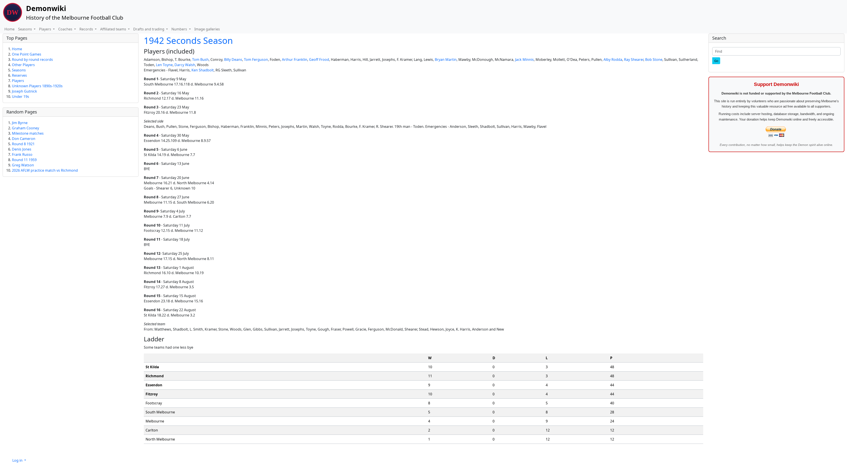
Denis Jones (21, 149)
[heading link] (197, 51)
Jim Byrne (20, 122)
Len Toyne (164, 64)
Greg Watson (23, 165)
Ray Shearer (633, 59)
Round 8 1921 (23, 143)
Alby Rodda (612, 59)
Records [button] (86, 29)
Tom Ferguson (256, 59)
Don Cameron (23, 138)
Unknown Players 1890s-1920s (37, 86)
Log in (17, 460)
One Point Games (26, 54)
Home (9, 29)
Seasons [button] (25, 29)
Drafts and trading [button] (149, 29)
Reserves (19, 75)
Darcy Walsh (184, 64)
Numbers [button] (179, 29)
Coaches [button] (65, 29)
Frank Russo (22, 154)
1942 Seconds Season (188, 40)
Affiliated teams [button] (113, 29)
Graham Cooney (25, 128)
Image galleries (207, 29)
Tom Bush (200, 59)
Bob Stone (653, 59)
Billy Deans (233, 59)
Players (18, 80)
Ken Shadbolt (202, 70)
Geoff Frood (319, 59)
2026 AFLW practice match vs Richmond (45, 170)
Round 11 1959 (24, 159)
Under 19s (20, 96)
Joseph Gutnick (24, 91)
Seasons (19, 70)
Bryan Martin (446, 59)
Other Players (23, 64)
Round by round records (32, 59)
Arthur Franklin (294, 59)
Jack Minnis (524, 59)
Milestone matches (28, 133)
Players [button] (45, 29)
